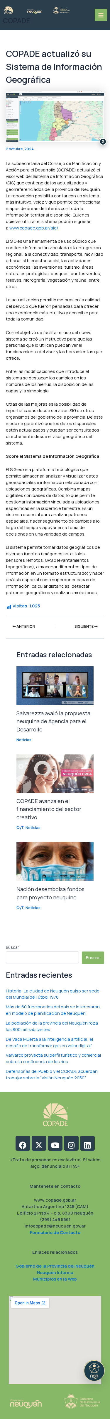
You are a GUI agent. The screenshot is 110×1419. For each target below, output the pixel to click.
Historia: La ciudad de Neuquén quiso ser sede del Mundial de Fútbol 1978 (52, 994)
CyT (19, 827)
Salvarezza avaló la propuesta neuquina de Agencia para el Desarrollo (53, 721)
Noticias (23, 739)
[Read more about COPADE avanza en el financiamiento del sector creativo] (54, 773)
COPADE (16, 20)
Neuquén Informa (55, 1272)
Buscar (12, 947)
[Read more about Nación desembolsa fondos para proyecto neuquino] (54, 861)
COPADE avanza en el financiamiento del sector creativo (48, 809)
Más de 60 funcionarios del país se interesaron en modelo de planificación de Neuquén (53, 1010)
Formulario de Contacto (55, 1232)
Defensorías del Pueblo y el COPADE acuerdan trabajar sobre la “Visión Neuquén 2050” (52, 1074)
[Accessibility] (94, 1370)
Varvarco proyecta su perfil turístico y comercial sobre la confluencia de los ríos (53, 1058)
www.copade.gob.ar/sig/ (33, 228)
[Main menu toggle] (101, 15)
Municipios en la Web (55, 1279)
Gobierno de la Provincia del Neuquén (55, 1266)
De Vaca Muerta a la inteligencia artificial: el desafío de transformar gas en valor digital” (49, 1042)
